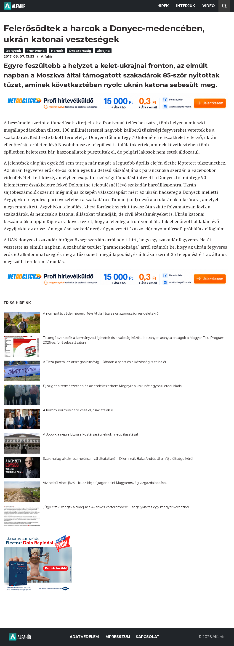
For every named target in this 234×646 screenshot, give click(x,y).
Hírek (163, 6)
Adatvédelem (84, 637)
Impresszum (117, 637)
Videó (208, 6)
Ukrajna (103, 51)
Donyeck (13, 51)
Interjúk (185, 6)
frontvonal (36, 51)
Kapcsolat (148, 637)
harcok (57, 51)
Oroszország (80, 51)
